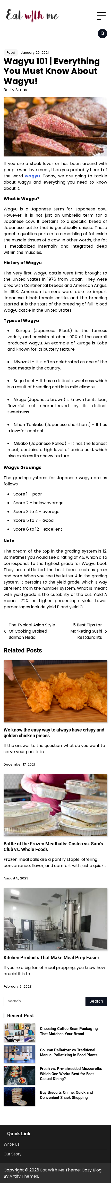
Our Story (13, 1154)
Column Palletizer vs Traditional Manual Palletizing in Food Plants (69, 1053)
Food (11, 52)
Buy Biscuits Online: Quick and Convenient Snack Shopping (66, 1095)
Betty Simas (15, 89)
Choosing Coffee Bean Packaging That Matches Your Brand (69, 1031)
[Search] (102, 33)
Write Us (12, 1144)
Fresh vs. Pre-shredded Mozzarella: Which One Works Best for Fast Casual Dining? (71, 1073)
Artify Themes (24, 1176)
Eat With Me (52, 1170)
